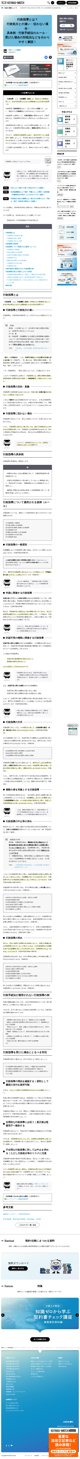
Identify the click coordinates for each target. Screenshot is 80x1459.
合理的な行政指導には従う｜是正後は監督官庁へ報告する (25, 277)
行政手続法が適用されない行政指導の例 (20, 268)
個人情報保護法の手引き (13, 1376)
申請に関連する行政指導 (14, 252)
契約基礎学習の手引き (13, 1361)
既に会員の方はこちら (13, 1405)
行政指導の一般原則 (13, 249)
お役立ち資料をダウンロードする (41, 1364)
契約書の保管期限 (63, 93)
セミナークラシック (63, 206)
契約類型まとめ (10, 1379)
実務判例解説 (10, 1386)
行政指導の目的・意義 (14, 238)
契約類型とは (62, 97)
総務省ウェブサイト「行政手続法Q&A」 (17, 1214)
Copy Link (9, 57)
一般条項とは (62, 106)
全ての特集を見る (40, 1339)
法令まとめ (9, 1384)
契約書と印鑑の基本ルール (65, 83)
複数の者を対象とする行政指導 (16, 260)
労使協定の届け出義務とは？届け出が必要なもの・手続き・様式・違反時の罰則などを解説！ (30, 200)
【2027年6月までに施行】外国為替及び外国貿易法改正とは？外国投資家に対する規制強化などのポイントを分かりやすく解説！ (66, 175)
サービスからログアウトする (15, 1410)
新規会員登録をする (12, 1408)
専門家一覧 (34, 1374)
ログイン (61, 3)
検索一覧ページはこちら (66, 29)
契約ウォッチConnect (65, 1364)
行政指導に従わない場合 (14, 241)
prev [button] (2, 1315)
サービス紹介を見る (12, 1403)
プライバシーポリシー (47, 1455)
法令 (59, 167)
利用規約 (36, 1455)
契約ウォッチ (4, 1347)
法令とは (61, 101)
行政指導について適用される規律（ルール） (21, 246)
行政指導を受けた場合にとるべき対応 (19, 271)
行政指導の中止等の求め (14, 263)
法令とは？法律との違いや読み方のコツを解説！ (28, 188)
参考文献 (9, 285)
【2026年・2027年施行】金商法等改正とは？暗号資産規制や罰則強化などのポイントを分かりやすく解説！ (67, 162)
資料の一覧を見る (18, 1268)
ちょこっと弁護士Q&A (38, 1371)
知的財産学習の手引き (13, 1366)
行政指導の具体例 (12, 244)
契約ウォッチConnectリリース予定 (41, 1361)
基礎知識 (60, 195)
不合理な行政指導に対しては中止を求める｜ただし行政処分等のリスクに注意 (27, 281)
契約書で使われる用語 (65, 88)
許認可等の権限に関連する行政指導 (18, 255)
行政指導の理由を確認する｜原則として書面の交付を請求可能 (26, 274)
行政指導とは (10, 232)
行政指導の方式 (12, 257)
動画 (72, 206)
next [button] (77, 1315)
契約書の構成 (62, 77)
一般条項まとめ (10, 1381)
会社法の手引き (10, 1374)
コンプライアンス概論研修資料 (17, 85)
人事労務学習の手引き (13, 1369)
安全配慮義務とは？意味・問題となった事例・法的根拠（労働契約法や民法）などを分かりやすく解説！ (30, 193)
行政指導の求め (12, 266)
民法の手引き (10, 1371)
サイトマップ (28, 1455)
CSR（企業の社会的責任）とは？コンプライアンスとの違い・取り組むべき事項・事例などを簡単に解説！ (66, 213)
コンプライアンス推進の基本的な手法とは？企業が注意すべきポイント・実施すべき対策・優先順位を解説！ (66, 189)
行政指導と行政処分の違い (15, 235)
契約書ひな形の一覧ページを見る (41, 1366)
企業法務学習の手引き (13, 1364)
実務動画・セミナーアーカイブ (15, 1391)
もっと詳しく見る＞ (73, 8)
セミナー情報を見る (37, 1369)
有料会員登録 (72, 3)
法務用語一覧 (10, 1389)
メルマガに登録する (37, 1376)
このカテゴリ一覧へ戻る (27, 1225)
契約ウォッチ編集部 (15, 50)
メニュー (52, 2)
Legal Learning (10, 1394)
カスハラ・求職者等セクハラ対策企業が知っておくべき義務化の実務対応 (66, 201)
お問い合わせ (62, 1366)
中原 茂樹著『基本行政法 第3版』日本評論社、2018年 (22, 1219)
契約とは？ (61, 73)
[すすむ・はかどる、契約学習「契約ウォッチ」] (12, 2)
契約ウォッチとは (63, 1361)
